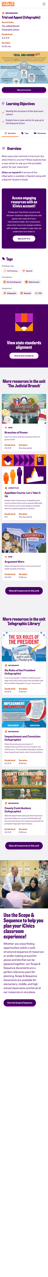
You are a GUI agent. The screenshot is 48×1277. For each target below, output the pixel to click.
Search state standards (24, 355)
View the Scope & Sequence (19, 1002)
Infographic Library (10, 29)
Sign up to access (24, 90)
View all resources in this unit (24, 590)
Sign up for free (24, 238)
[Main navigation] (44, 4)
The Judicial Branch (10, 25)
